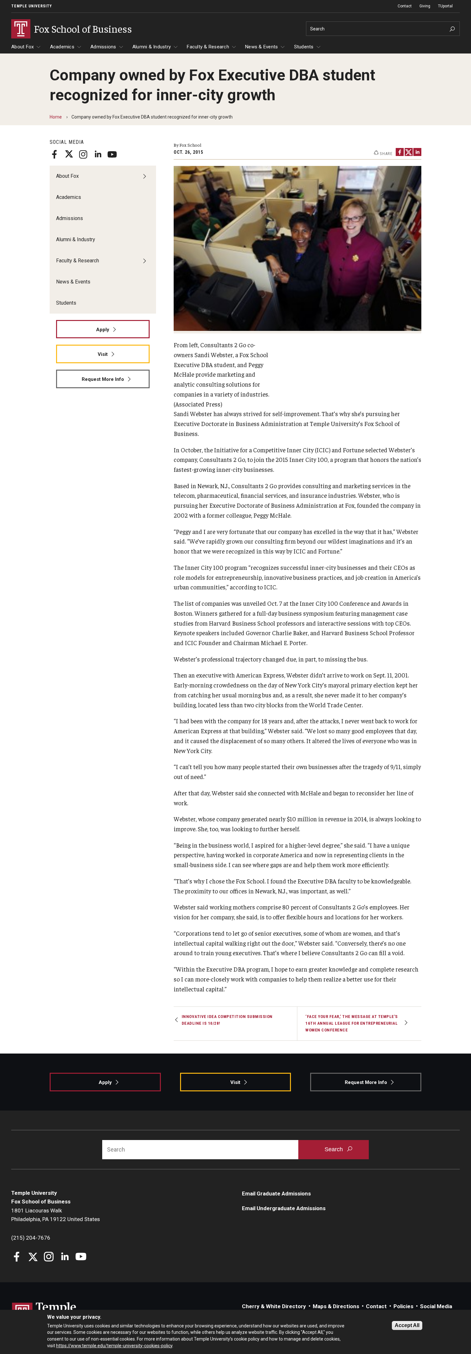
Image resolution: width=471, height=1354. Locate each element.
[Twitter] (69, 154)
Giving (424, 6)
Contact (405, 6)
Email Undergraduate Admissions (284, 1208)
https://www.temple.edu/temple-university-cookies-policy (114, 1345)
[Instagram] (83, 154)
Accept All (407, 1325)
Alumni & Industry (151, 47)
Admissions (103, 47)
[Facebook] (54, 154)
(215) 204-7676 (30, 1238)
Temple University (31, 6)
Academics (62, 47)
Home (56, 116)
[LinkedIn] (98, 154)
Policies (403, 1306)
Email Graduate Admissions (276, 1193)
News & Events (261, 47)
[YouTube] (112, 154)
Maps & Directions (336, 1306)
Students (304, 47)
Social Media (436, 1306)
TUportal (445, 6)
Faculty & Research (208, 47)
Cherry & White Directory (274, 1306)
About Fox (22, 47)
